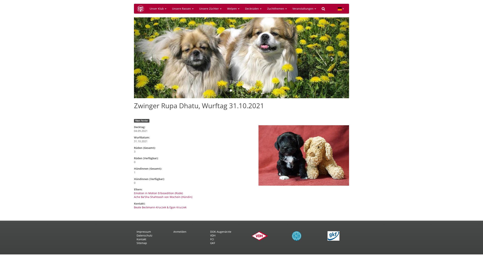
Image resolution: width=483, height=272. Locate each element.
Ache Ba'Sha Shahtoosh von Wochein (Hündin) (163, 197)
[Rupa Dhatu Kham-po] (303, 155)
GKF (212, 243)
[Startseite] (142, 8)
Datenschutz (144, 235)
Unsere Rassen (182, 8)
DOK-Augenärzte (220, 231)
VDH (212, 235)
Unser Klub (157, 8)
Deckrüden (252, 8)
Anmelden (179, 231)
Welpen (232, 8)
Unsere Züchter (209, 8)
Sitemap (142, 243)
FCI (212, 239)
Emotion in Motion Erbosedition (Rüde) (158, 193)
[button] (150, 57)
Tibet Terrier (141, 120)
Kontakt (141, 239)
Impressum (144, 231)
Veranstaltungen (303, 8)
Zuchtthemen (276, 8)
